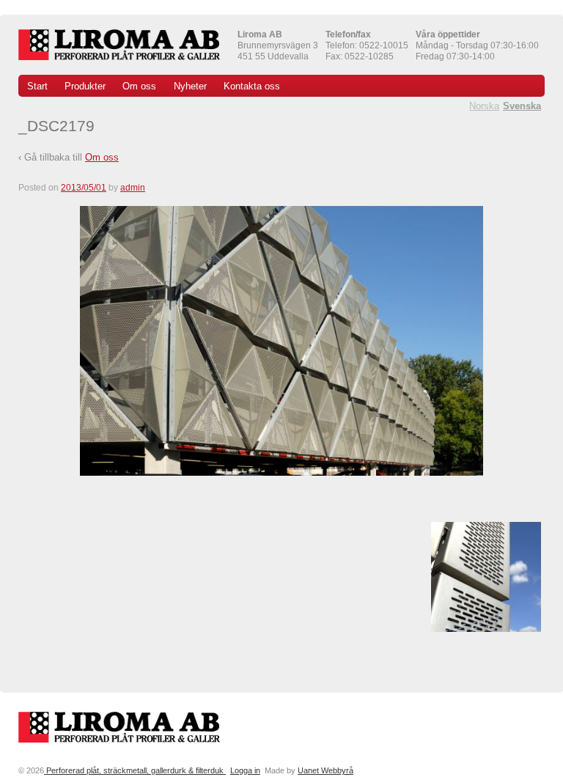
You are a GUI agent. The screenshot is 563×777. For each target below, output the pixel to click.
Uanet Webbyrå (325, 770)
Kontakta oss (252, 86)
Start (37, 86)
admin (132, 188)
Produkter (85, 86)
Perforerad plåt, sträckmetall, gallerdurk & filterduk (135, 770)
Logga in (245, 770)
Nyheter (190, 86)
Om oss (139, 86)
